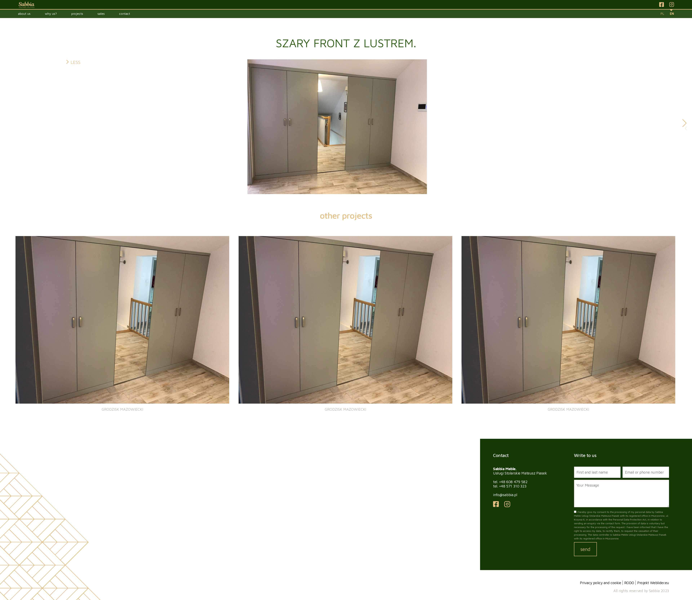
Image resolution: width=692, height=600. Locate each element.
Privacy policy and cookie (600, 583)
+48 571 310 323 (513, 486)
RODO (629, 583)
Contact (124, 14)
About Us (24, 14)
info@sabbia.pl (505, 495)
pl (662, 14)
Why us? (51, 14)
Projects (77, 14)
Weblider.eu (659, 583)
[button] (684, 123)
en (672, 14)
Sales (101, 14)
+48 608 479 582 (513, 482)
